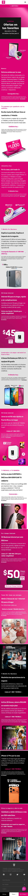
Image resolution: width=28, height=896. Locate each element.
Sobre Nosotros (6, 880)
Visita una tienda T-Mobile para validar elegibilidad (11, 312)
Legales (4, 889)
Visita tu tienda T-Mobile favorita (13, 609)
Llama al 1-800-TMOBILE (13, 717)
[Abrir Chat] (24, 889)
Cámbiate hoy (13, 126)
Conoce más (13, 494)
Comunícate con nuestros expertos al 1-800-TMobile (13, 825)
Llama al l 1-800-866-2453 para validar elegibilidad (11, 555)
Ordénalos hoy (13, 191)
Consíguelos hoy (13, 94)
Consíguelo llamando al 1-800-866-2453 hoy (12, 253)
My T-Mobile (5, 884)
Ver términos (22, 98)
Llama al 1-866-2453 (13, 431)
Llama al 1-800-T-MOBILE (13, 692)
